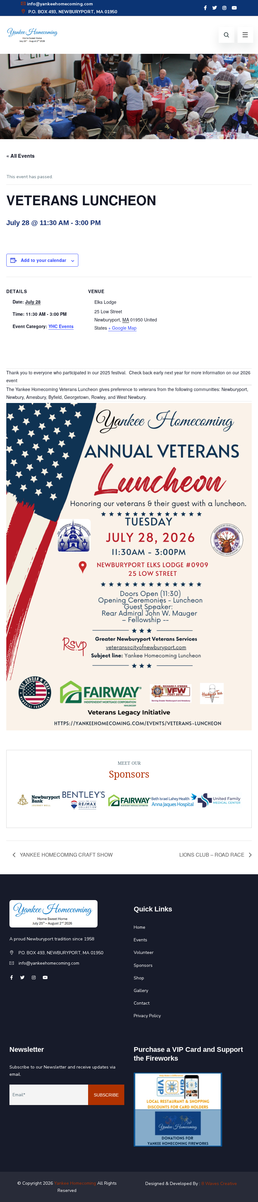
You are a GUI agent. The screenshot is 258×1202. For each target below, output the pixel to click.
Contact (141, 1003)
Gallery (141, 991)
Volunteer (144, 952)
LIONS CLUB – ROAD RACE (212, 854)
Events (140, 940)
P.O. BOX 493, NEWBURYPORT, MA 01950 (72, 12)
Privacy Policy (147, 1016)
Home (139, 927)
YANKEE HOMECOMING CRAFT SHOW (66, 854)
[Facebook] (205, 8)
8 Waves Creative (219, 1184)
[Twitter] (214, 8)
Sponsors (143, 965)
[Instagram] (224, 8)
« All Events (20, 155)
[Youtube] (234, 8)
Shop (139, 978)
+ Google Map (122, 328)
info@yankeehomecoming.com (60, 4)
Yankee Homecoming (75, 1183)
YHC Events (61, 326)
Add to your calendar (43, 260)
